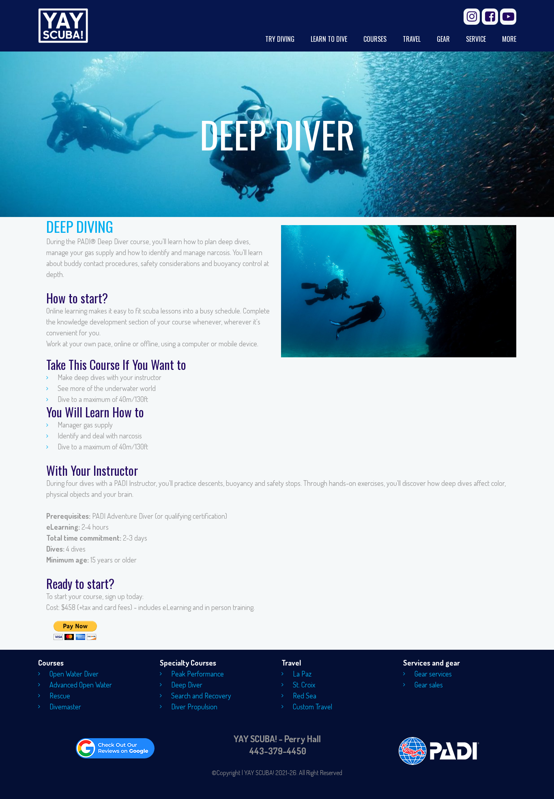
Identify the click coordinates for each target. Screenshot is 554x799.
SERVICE (476, 39)
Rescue (59, 695)
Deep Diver (186, 684)
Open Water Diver (74, 673)
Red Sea (304, 695)
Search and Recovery (201, 695)
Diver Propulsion (194, 706)
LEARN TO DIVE (329, 39)
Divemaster (65, 706)
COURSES (375, 39)
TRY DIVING (279, 39)
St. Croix (304, 684)
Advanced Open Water (80, 684)
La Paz (302, 673)
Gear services (433, 673)
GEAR (443, 39)
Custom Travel (312, 706)
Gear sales (428, 684)
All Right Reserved (320, 773)
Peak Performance (197, 673)
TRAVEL (412, 39)
